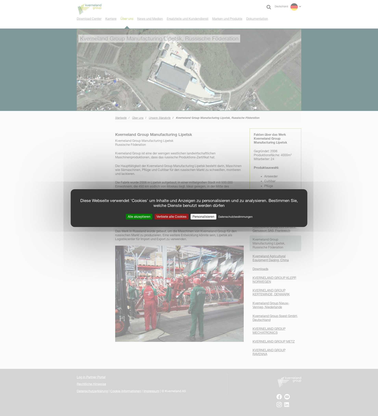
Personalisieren (203, 216)
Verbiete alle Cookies (171, 216)
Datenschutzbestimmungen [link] (235, 216)
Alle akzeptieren (139, 216)
